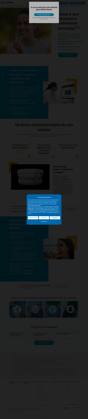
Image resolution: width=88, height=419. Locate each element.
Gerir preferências (44, 221)
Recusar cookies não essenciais (55, 218)
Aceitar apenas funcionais (33, 217)
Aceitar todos (44, 217)
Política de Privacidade (53, 212)
